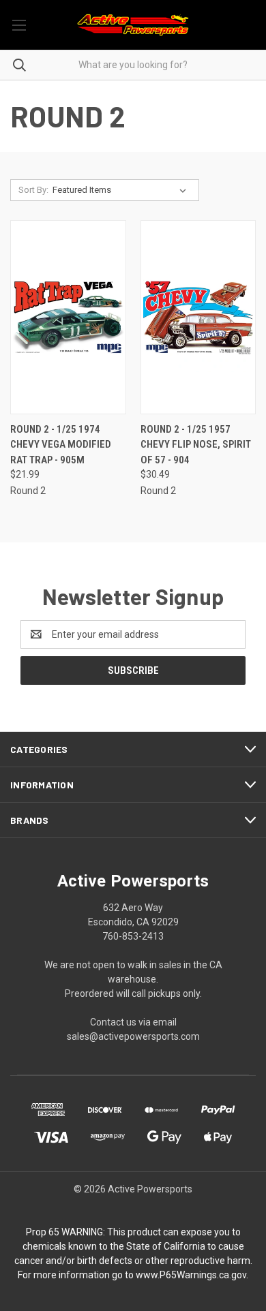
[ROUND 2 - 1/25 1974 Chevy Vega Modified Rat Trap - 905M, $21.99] (68, 317)
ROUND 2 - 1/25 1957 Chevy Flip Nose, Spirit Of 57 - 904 (196, 444)
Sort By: (33, 190)
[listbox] (122, 190)
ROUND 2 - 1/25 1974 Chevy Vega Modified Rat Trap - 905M (60, 444)
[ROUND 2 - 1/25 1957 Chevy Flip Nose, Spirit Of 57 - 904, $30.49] (198, 317)
